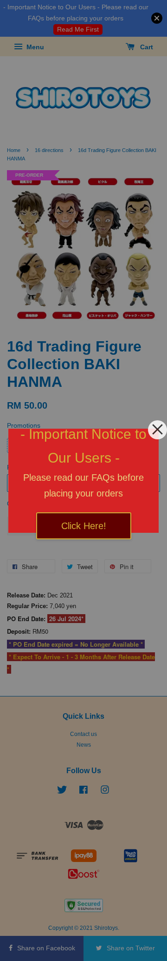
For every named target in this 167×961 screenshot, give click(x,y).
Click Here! (83, 526)
